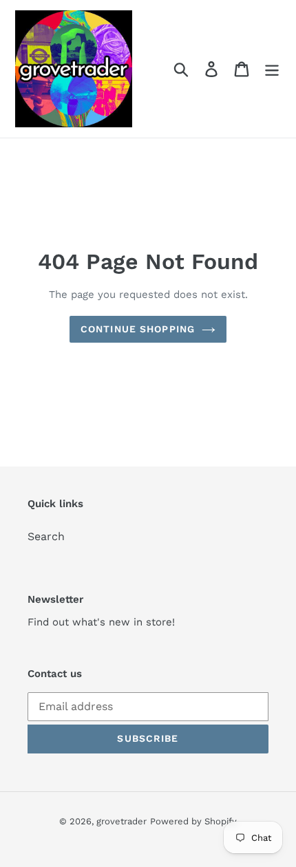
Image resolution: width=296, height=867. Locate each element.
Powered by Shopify (193, 821)
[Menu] (272, 69)
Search (46, 536)
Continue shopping (138, 328)
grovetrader (121, 821)
